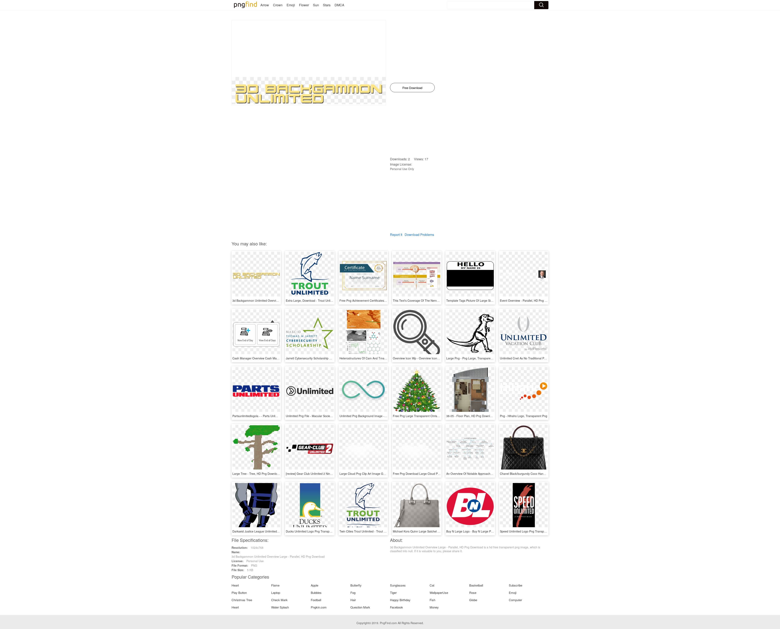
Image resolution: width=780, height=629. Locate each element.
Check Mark (279, 600)
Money (434, 607)
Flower (304, 5)
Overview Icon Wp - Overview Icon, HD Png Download (427, 358)
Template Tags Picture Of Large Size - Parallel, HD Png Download (488, 300)
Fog (352, 592)
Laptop (275, 592)
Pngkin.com (319, 607)
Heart (235, 585)
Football (316, 600)
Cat (432, 585)
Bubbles (316, 592)
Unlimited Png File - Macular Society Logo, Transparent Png (324, 416)
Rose (472, 592)
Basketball (476, 585)
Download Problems (419, 234)
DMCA (339, 5)
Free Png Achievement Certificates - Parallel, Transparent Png (379, 300)
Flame (275, 585)
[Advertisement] (309, 48)
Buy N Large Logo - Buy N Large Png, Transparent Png (481, 531)
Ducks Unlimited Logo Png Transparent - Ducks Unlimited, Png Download (333, 531)
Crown (278, 5)
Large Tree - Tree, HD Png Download (256, 474)
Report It (396, 234)
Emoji (291, 5)
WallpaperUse (439, 592)
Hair (353, 600)
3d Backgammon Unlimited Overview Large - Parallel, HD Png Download (278, 300)
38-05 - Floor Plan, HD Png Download (470, 416)
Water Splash (280, 607)
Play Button (239, 592)
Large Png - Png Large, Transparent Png (472, 358)
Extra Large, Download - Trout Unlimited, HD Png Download (324, 300)
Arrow (264, 5)
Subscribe (515, 585)
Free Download (412, 88)
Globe (473, 600)
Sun (316, 5)
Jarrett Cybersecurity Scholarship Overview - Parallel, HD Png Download (332, 358)
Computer (515, 600)
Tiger (393, 592)
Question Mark (360, 607)
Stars (326, 5)
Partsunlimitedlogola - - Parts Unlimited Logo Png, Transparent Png (275, 416)
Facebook (396, 607)
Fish (432, 600)
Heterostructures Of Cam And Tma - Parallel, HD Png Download (380, 358)
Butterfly (356, 585)
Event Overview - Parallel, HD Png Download (528, 300)
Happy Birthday (400, 600)
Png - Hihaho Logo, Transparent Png (523, 416)
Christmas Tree (242, 600)
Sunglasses (398, 585)
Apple (314, 585)
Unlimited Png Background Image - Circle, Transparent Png (377, 416)
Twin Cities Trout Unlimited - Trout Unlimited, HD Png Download (380, 531)
